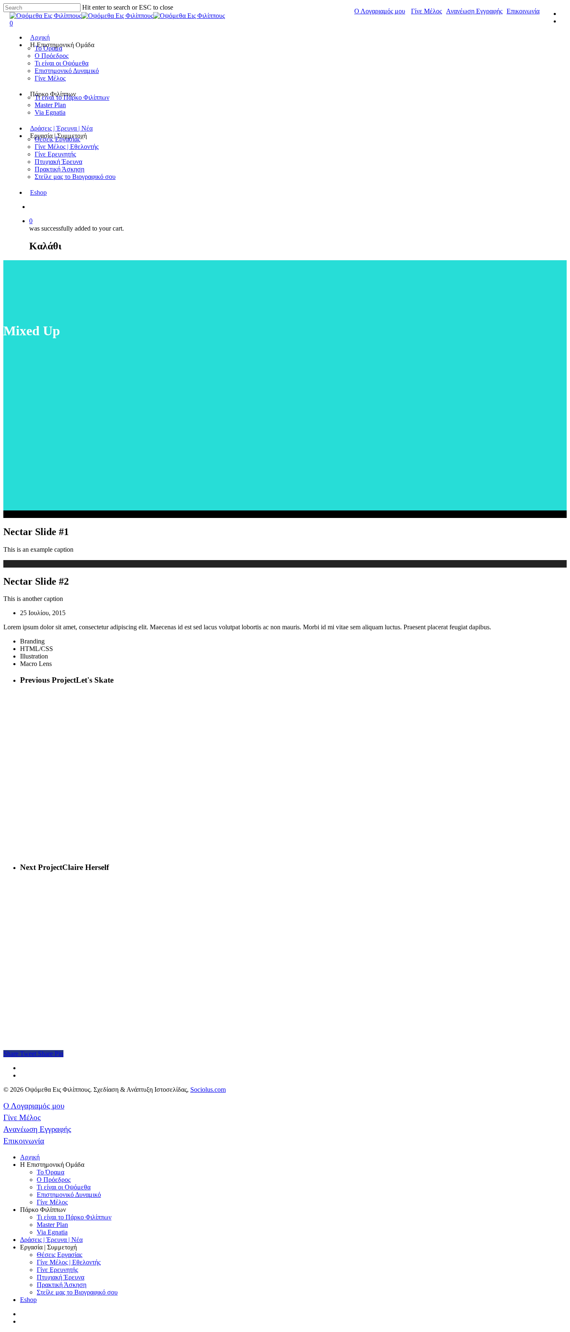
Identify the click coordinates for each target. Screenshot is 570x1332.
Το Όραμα (50, 1172)
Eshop (38, 192)
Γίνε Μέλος (426, 11)
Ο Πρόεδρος (51, 55)
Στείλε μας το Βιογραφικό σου (75, 176)
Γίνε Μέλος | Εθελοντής (66, 146)
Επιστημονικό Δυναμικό (67, 70)
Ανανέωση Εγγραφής (474, 11)
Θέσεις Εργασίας (59, 1254)
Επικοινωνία (523, 11)
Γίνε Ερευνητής (55, 154)
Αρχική (40, 37)
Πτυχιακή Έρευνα (58, 161)
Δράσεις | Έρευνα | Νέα (61, 128)
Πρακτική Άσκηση (59, 169)
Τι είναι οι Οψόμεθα (61, 63)
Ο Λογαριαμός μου (379, 11)
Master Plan (50, 104)
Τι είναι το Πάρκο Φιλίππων (74, 1217)
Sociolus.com (208, 1089)
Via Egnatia (50, 112)
